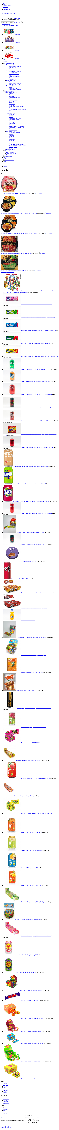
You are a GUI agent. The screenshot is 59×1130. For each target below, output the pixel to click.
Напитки (17, 34)
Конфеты (11, 105)
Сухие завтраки (13, 130)
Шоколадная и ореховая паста (16, 107)
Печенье (11, 93)
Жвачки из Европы (11, 153)
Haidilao (5, 166)
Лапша (11, 148)
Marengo (11, 87)
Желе (10, 111)
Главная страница (7, 163)
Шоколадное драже (14, 98)
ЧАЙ (4, 59)
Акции (17, 58)
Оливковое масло (7, 1089)
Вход (4, 10)
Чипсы (11, 110)
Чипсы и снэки (13, 124)
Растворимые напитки (14, 76)
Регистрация (6, 9)
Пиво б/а (11, 75)
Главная (5, 1)
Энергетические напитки (15, 78)
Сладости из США (10, 113)
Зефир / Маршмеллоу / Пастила (16, 106)
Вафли (10, 94)
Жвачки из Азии (10, 154)
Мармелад (11, 102)
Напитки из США (10, 64)
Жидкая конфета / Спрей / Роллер (17, 109)
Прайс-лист (6, 161)
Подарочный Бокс (10, 149)
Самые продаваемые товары (7, 272)
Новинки (11, 160)
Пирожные (12, 104)
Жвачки (17, 50)
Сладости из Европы (11, 92)
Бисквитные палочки (14, 132)
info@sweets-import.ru (33, 1117)
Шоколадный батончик (15, 97)
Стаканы (5, 1090)
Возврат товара (7, 5)
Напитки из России (11, 85)
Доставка (5, 3)
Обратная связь (16, 18)
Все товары (6, 1099)
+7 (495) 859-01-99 (5, 1126)
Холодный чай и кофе (14, 84)
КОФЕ (5, 61)
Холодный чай (12, 67)
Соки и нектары (13, 68)
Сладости (17, 42)
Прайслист (6, 1103)
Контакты (5, 7)
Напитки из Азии (10, 80)
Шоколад (11, 96)
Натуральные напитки (14, 88)
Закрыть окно (17, 22)
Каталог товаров (6, 24)
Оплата (5, 4)
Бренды (5, 1100)
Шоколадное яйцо (13, 100)
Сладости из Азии (10, 131)
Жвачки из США (10, 152)
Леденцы (11, 101)
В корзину (39, 193)
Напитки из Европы (11, 70)
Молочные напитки (14, 74)
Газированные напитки (15, 66)
